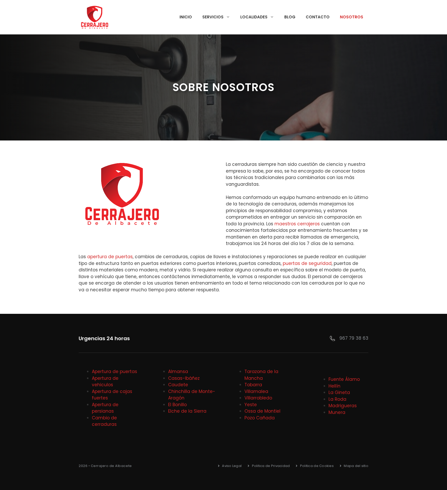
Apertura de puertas (114, 371)
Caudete (178, 385)
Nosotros (351, 17)
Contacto (318, 17)
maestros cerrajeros (297, 224)
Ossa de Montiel (262, 411)
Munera (337, 412)
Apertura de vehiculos (105, 381)
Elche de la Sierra (187, 411)
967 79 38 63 (353, 338)
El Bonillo (177, 405)
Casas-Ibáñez (184, 378)
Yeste (250, 405)
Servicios (213, 17)
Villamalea (256, 391)
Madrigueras (343, 406)
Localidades (253, 17)
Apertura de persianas (105, 408)
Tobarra (253, 385)
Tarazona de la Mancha (261, 374)
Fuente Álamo (344, 379)
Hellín (334, 386)
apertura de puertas (110, 257)
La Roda (337, 399)
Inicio (186, 17)
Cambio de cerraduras (104, 421)
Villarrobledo (258, 398)
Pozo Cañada (259, 418)
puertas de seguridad (307, 263)
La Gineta (339, 392)
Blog (289, 17)
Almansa (178, 371)
